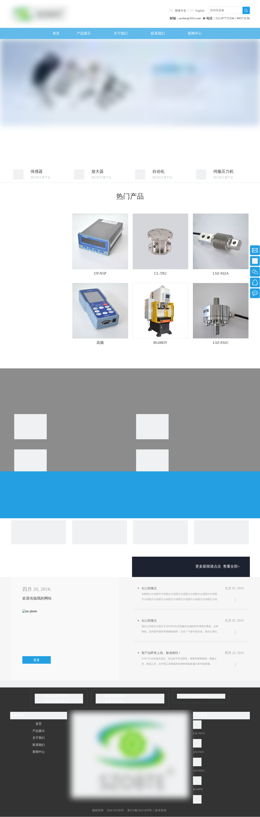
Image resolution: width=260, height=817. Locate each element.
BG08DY (160, 343)
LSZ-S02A (221, 273)
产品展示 (38, 731)
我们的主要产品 (40, 177)
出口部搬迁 (149, 588)
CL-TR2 (160, 273)
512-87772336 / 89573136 (233, 18)
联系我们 (38, 745)
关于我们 (38, 737)
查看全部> (231, 566)
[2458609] (140, 174)
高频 (100, 343)
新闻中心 (38, 751)
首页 (39, 723)
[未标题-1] (18, 174)
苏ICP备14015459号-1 (140, 810)
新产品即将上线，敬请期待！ (161, 653)
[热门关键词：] (246, 10)
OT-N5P (100, 273)
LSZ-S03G (199, 770)
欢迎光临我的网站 (37, 598)
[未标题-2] (201, 174)
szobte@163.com (190, 18)
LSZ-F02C (221, 343)
